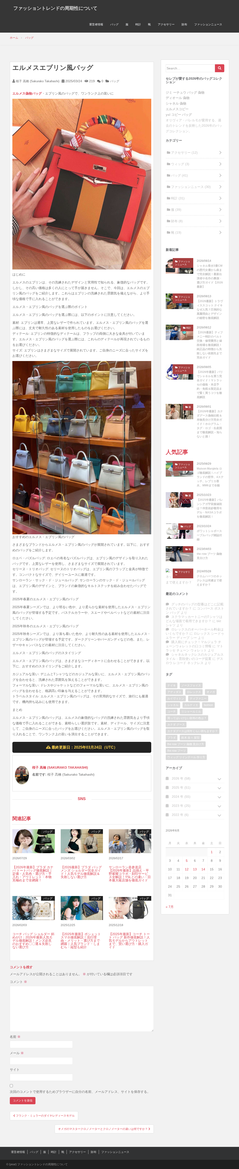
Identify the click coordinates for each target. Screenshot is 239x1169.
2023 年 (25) (180, 806)
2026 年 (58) (180, 778)
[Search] (219, 68)
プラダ (171, 737)
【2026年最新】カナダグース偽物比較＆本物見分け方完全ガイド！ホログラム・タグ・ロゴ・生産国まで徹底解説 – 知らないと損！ (210, 424)
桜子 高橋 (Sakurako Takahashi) (37, 81)
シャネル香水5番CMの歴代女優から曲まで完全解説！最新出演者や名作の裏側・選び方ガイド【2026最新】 (210, 276)
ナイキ (171, 685)
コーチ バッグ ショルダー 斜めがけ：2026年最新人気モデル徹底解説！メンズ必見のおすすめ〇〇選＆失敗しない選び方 (33, 940)
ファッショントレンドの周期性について (55, 8)
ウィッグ (179, 164)
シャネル (173, 705)
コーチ (171, 711)
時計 (138, 24)
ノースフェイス (191, 685)
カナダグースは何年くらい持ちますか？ (192, 731)
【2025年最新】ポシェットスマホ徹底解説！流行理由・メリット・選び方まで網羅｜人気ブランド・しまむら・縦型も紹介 (81, 940)
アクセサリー (166, 24)
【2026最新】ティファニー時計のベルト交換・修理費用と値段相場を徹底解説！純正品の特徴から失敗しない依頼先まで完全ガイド (210, 345)
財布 (184, 24)
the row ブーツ (176, 750)
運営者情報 (96, 24)
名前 (15, 1037)
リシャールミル (191, 711)
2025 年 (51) (180, 787)
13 (195, 869)
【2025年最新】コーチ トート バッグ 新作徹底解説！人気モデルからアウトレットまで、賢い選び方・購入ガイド (129, 940)
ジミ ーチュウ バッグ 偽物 (185, 92)
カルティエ (191, 705)
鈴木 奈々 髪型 (190, 737)
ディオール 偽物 (178, 98)
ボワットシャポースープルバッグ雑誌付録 (209, 535)
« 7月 (170, 907)
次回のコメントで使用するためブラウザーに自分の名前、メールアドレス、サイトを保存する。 (80, 1092)
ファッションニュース (208, 24)
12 (187, 869)
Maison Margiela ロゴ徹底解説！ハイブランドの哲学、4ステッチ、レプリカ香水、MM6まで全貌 (210, 477)
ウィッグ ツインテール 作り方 (186, 757)
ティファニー (198, 698)
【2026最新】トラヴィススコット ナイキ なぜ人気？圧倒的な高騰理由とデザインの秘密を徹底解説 (210, 310)
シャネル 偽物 (176, 103)
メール (17, 1053)
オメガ (211, 692)
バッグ (114, 24)
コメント (18, 982)
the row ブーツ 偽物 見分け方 (209, 556)
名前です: (39, 774)
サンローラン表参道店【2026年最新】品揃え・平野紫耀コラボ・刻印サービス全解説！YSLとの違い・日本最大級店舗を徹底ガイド (130, 874)
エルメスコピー (177, 109)
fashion (208, 705)
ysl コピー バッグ (179, 114)
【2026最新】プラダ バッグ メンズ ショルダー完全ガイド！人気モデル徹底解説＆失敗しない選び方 (81, 872)
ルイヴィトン (175, 698)
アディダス (174, 692)
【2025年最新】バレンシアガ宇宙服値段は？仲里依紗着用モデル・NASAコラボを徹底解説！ (210, 508)
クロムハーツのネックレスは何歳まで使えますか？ (209, 580)
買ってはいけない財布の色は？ (187, 718)
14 (203, 869)
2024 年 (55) (180, 796)
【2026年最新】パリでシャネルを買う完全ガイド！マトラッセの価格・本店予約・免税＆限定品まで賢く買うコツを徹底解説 (210, 384)
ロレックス (194, 692)
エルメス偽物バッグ (27, 93)
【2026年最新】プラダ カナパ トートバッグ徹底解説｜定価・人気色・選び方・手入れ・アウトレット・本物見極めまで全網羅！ (32, 874)
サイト (15, 1069)
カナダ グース (176, 724)
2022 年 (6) (180, 815)
